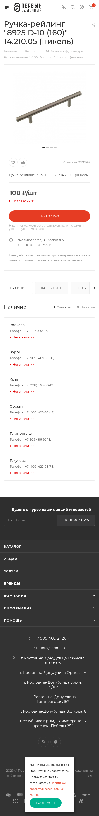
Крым (15, 379)
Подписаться (77, 520)
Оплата (84, 288)
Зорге (15, 352)
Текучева (18, 460)
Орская (16, 406)
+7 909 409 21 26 (50, 638)
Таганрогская (22, 433)
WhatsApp (55, 742)
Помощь (13, 620)
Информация (18, 608)
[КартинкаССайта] (49, 107)
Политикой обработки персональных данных (48, 789)
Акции (11, 559)
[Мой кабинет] (82, 7)
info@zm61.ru (53, 648)
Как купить (51, 288)
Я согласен (45, 803)
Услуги (11, 571)
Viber (43, 742)
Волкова (17, 325)
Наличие (18, 288)
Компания (15, 596)
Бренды (12, 583)
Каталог (12, 546)
